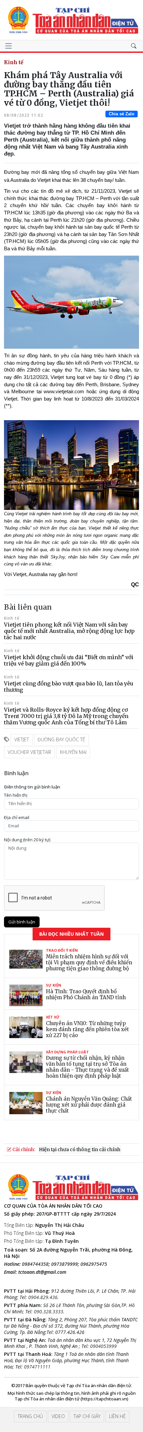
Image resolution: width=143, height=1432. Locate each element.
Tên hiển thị (15, 795)
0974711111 (37, 1367)
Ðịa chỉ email (16, 817)
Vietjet (21, 739)
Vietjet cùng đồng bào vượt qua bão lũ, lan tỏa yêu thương (68, 686)
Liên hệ (117, 1416)
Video (58, 1416)
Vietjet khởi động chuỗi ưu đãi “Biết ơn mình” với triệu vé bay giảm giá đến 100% (68, 660)
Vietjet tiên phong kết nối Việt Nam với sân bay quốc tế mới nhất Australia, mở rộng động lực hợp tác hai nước (69, 631)
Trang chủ (30, 1416)
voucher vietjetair (29, 752)
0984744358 (35, 1264)
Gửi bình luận (21, 922)
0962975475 (93, 1264)
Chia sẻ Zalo (121, 113)
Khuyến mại (73, 752)
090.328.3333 (48, 1311)
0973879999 (64, 1264)
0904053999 (103, 1346)
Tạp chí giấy (86, 1416)
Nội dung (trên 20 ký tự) (27, 840)
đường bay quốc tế (61, 739)
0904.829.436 (43, 1297)
